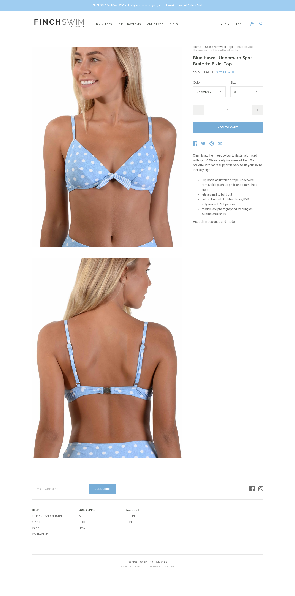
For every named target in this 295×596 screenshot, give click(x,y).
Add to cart (228, 127)
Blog (82, 521)
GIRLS (174, 24)
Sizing (36, 521)
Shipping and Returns (47, 515)
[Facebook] (252, 489)
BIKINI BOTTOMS (129, 24)
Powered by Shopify (164, 566)
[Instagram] (260, 489)
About (83, 515)
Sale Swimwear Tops (219, 47)
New (82, 528)
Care (35, 528)
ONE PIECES (155, 24)
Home (197, 47)
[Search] (261, 25)
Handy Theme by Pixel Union (135, 566)
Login (240, 24)
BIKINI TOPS (104, 24)
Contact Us (40, 534)
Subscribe (103, 488)
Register (132, 521)
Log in (130, 515)
